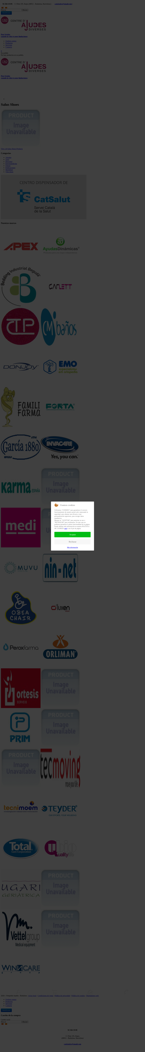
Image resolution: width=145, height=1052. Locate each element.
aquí (65, 528)
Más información (72, 547)
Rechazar (72, 542)
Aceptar (72, 534)
